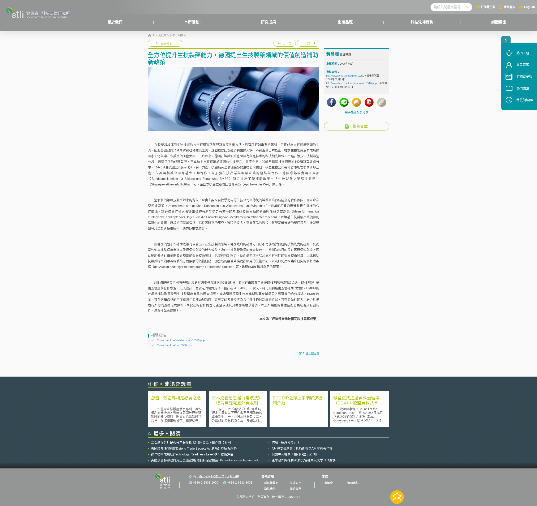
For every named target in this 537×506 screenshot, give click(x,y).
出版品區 (345, 22)
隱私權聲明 (271, 483)
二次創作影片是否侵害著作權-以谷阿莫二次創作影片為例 (191, 442)
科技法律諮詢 (422, 22)
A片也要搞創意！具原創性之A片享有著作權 (302, 448)
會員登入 (510, 7)
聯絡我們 (270, 488)
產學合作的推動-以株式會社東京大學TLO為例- (304, 460)
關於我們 (115, 22)
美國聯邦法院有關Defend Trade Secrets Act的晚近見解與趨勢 (194, 448)
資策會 (328, 483)
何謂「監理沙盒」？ (286, 442)
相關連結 (353, 483)
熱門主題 (522, 53)
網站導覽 (295, 488)
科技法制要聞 (178, 35)
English (529, 7)
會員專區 (522, 65)
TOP (397, 483)
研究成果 (268, 22)
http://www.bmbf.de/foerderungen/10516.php (178, 340)
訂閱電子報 (488, 7)
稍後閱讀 (524, 100)
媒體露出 (498, 22)
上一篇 (285, 42)
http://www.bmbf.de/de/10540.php (171, 345)
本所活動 (191, 22)
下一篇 (308, 42)
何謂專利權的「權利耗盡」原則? (294, 454)
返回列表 (166, 43)
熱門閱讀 (522, 88)
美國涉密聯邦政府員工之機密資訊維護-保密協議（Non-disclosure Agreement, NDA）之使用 (205, 460)
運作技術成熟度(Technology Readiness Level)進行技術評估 (192, 454)
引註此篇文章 (311, 353)
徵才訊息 (295, 483)
